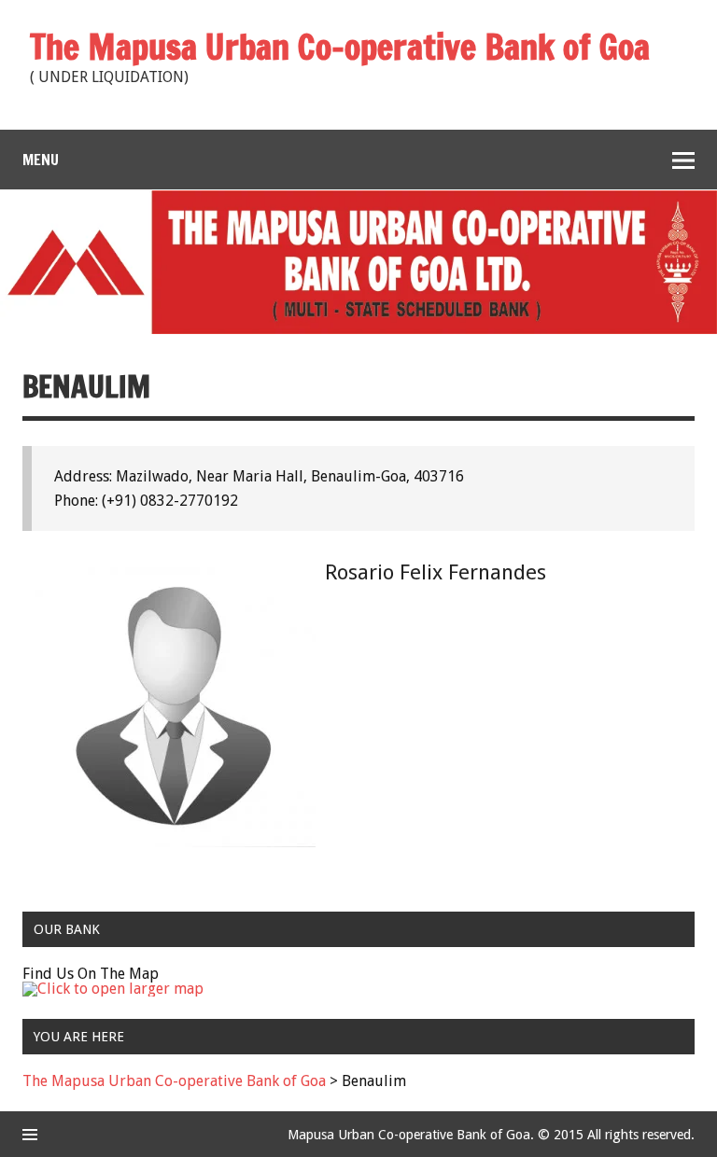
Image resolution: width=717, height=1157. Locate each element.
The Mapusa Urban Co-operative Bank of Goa (174, 1081)
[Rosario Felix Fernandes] (175, 842)
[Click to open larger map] (113, 988)
